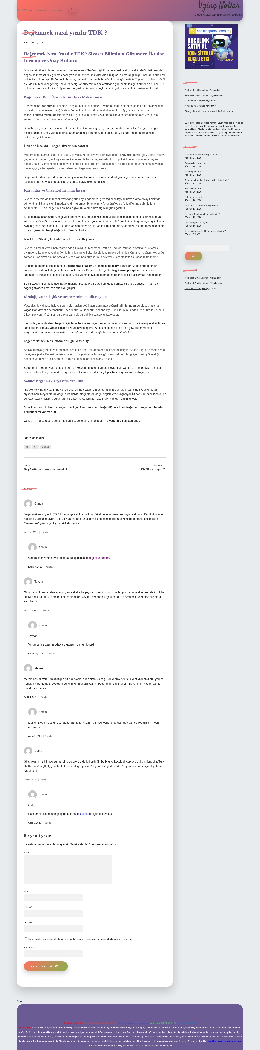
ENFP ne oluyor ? (153, 469)
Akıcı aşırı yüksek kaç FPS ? (198, 222)
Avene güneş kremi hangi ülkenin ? (202, 155)
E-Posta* (28, 907)
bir (27, 447)
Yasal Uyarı (56, 10)
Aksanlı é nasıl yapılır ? (196, 100)
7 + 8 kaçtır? (30, 947)
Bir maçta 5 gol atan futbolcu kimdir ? (202, 214)
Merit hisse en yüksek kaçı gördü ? (201, 205)
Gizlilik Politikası (24, 10)
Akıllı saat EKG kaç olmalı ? (198, 90)
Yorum (27, 852)
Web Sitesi (29, 922)
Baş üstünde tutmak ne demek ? (45, 469)
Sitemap (22, 1001)
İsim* (26, 891)
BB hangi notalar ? (194, 171)
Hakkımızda (41, 10)
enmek (45, 447)
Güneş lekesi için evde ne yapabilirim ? (203, 111)
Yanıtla (45, 532)
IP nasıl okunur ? (193, 188)
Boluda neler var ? (193, 197)
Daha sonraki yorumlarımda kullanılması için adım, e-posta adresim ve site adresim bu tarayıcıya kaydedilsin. (80, 939)
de (35, 447)
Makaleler (37, 437)
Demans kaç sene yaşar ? (197, 163)
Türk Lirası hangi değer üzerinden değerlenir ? (207, 180)
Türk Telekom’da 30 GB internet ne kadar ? (205, 231)
